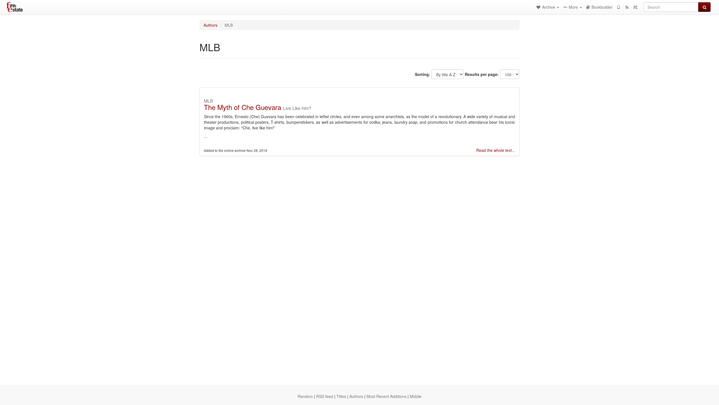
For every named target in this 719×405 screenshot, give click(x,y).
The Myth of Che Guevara (242, 107)
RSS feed (324, 396)
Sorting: (422, 74)
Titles (341, 396)
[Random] (635, 7)
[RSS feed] (627, 7)
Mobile (416, 396)
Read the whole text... (495, 150)
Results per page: (482, 74)
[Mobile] (618, 7)
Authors (210, 25)
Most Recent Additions (386, 396)
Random (305, 396)
